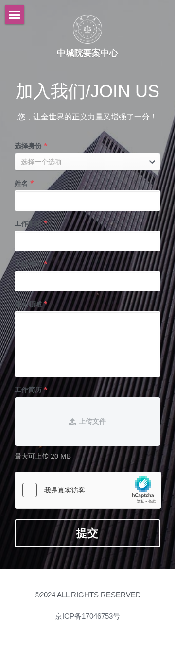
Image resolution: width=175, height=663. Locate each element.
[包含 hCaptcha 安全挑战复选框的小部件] (88, 490)
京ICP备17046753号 (87, 616)
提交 (87, 533)
